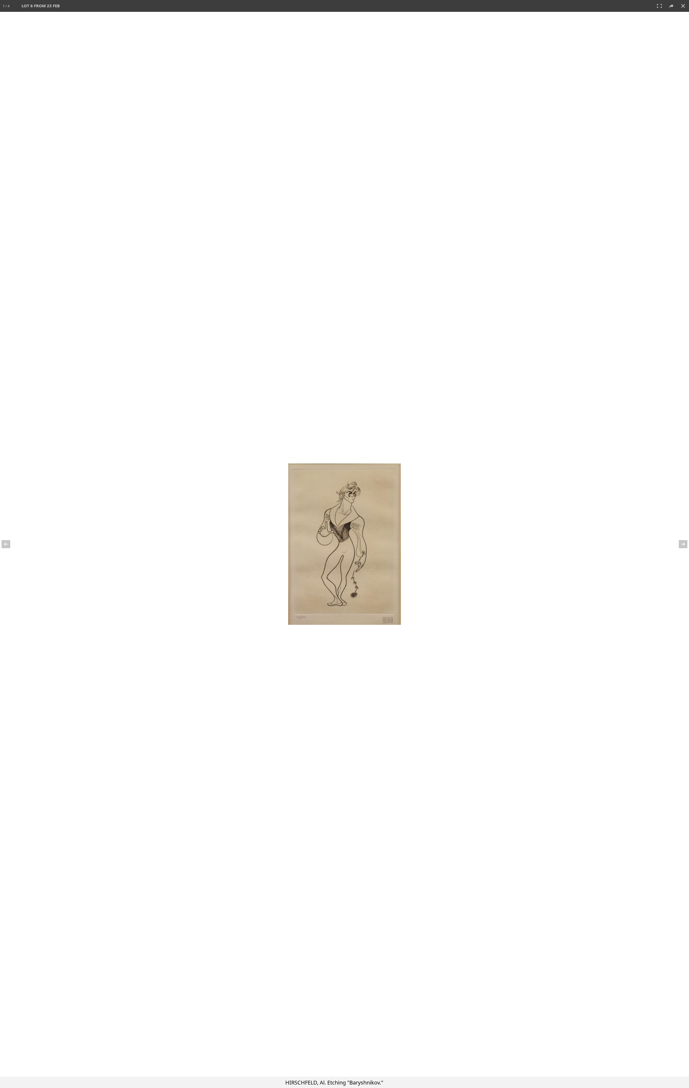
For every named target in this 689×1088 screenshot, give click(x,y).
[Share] (671, 6)
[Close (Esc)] (683, 6)
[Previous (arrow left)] (9, 544)
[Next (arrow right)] (679, 544)
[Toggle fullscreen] (659, 6)
